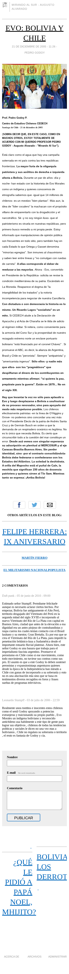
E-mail (21, 772)
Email (50, 505)
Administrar (57, 956)
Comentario (14, 788)
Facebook (19, 505)
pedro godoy (35, 52)
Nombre (12, 757)
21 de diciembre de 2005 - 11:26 (33, 46)
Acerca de (11, 956)
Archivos (34, 956)
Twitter (34, 505)
